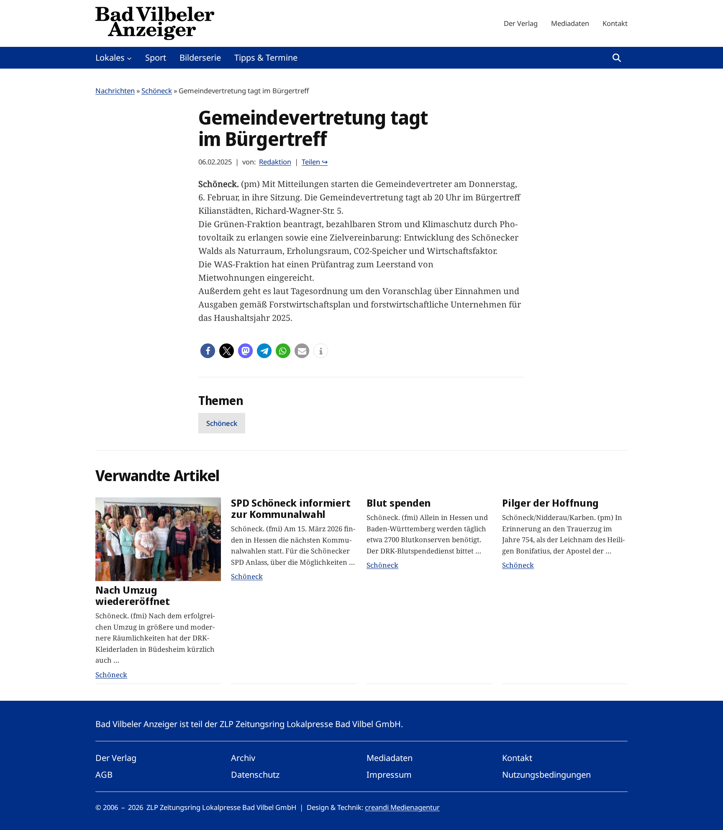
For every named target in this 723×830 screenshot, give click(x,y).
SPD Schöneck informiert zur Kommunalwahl (290, 508)
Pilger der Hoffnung (550, 503)
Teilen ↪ (315, 162)
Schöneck (156, 90)
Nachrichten (115, 90)
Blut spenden (399, 503)
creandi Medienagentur (402, 807)
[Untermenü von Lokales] (129, 57)
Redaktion (275, 162)
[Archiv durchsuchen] (617, 58)
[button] (207, 350)
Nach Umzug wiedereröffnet (132, 595)
